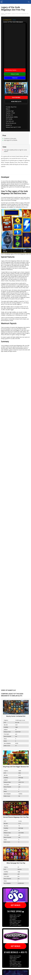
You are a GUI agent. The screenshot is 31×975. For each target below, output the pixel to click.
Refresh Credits (15, 74)
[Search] (28, 2)
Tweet (14, 19)
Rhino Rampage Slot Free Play (16, 863)
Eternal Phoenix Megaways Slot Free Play (16, 817)
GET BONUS (15, 905)
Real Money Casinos (10, 70)
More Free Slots (16, 101)
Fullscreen (15, 77)
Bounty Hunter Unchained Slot (15, 716)
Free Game (7, 13)
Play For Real (16, 97)
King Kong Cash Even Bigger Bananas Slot (16, 766)
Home (2, 13)
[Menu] (1, 2)
